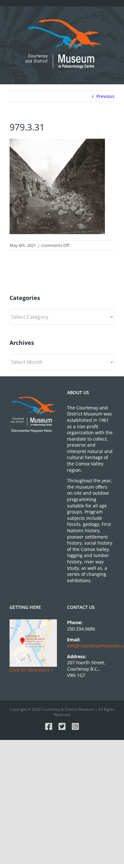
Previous (105, 96)
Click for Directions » (31, 670)
